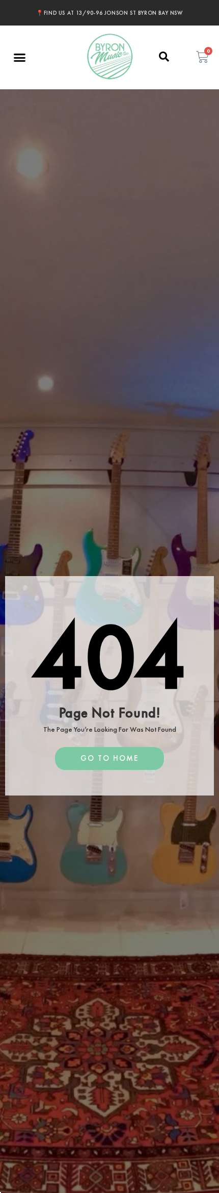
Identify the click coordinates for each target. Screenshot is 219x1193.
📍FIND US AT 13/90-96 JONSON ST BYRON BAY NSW (109, 12)
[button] (20, 57)
